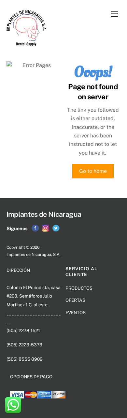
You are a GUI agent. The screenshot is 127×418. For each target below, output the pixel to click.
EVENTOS (75, 312)
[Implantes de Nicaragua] (26, 43)
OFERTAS (75, 300)
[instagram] (45, 228)
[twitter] (56, 228)
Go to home (93, 171)
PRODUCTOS (78, 288)
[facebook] (35, 228)
